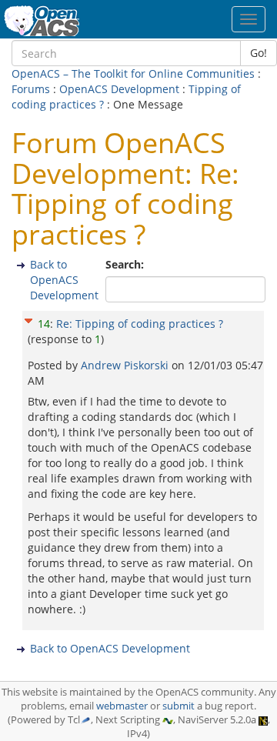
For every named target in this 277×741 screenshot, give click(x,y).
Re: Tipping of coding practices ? (139, 323)
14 (44, 323)
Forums (31, 89)
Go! (258, 52)
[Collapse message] (28, 318)
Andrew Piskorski (126, 365)
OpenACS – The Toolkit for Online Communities (133, 73)
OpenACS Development (119, 89)
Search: (126, 264)
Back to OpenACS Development (64, 279)
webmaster (122, 706)
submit (178, 706)
